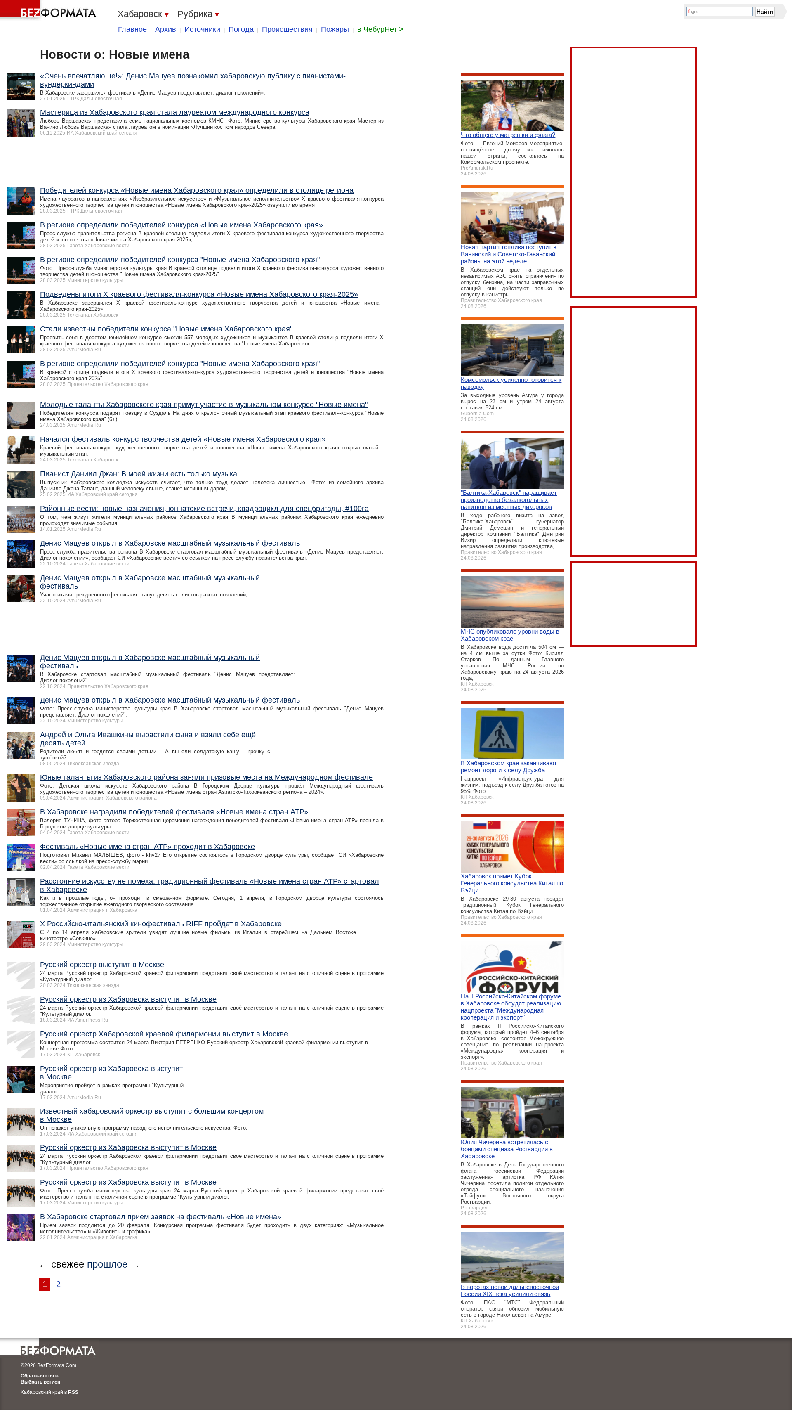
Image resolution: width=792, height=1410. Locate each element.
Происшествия (287, 29)
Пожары (335, 29)
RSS (73, 1392)
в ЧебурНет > (380, 29)
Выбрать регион (40, 1382)
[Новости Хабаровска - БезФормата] (49, 10)
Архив (165, 29)
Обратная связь (40, 1376)
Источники (202, 29)
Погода (241, 29)
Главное (132, 29)
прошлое (107, 1264)
